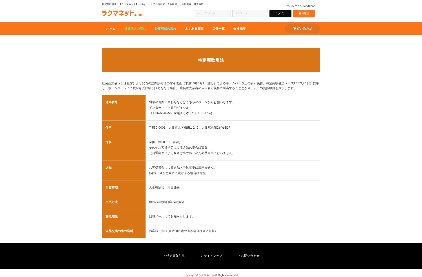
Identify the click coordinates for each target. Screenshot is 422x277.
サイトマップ (213, 255)
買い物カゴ (304, 28)
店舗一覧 (218, 28)
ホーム (111, 28)
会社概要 (239, 28)
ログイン (280, 13)
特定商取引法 (175, 255)
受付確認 (304, 13)
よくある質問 (194, 28)
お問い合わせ (250, 255)
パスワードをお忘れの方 (301, 5)
